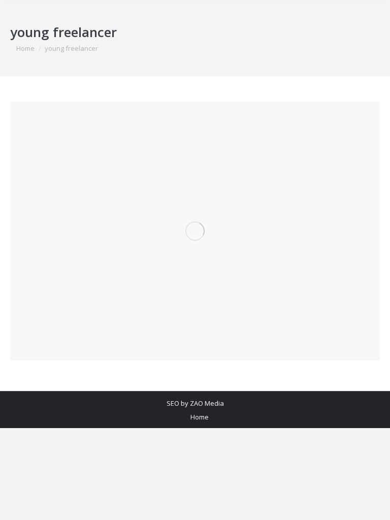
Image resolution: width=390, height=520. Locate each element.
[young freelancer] (195, 231)
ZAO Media (207, 403)
